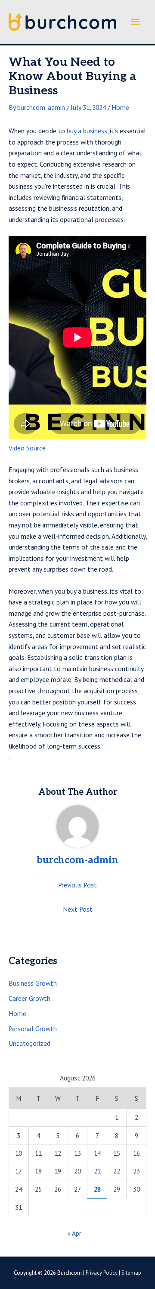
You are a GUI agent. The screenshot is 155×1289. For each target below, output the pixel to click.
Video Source (27, 448)
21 (97, 1171)
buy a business (87, 130)
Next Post (78, 909)
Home (120, 107)
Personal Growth (33, 1028)
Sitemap (131, 1272)
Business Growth (33, 983)
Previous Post (77, 885)
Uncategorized (29, 1043)
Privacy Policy (102, 1272)
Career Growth (29, 998)
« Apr (74, 1233)
